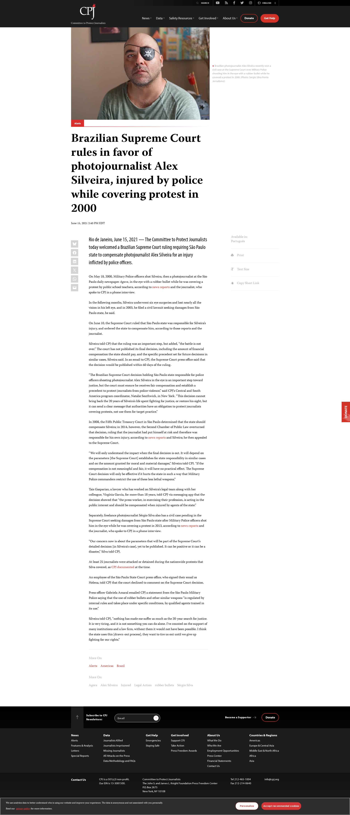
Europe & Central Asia (261, 745)
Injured (126, 685)
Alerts (77, 123)
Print (240, 255)
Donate (249, 18)
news (151, 438)
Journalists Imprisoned (116, 745)
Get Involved (180, 735)
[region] (175, 806)
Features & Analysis (82, 745)
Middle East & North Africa (264, 750)
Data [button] (159, 18)
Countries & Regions (263, 735)
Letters (75, 750)
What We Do (214, 740)
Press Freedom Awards (184, 750)
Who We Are (214, 745)
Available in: (239, 237)
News (75, 735)
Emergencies (153, 740)
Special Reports (80, 755)
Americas (106, 666)
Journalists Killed (113, 740)
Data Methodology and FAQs (119, 761)
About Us (213, 735)
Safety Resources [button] (180, 18)
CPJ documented (122, 567)
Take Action (177, 745)
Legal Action (143, 685)
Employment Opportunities (223, 750)
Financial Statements (219, 761)
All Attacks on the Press (116, 755)
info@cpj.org (272, 779)
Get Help (269, 18)
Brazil (121, 666)
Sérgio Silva (185, 685)
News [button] (145, 18)
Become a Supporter (238, 717)
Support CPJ (178, 740)
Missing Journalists (114, 750)
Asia (251, 761)
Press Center (214, 755)
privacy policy (23, 809)
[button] (275, 3)
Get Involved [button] (207, 18)
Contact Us (213, 766)
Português (238, 241)
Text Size (242, 269)
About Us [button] (229, 18)
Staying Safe (153, 745)
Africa (252, 755)
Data (106, 735)
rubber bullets (164, 685)
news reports (161, 287)
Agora (93, 685)
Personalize (247, 806)
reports (161, 438)
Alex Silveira (109, 685)
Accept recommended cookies (281, 806)
